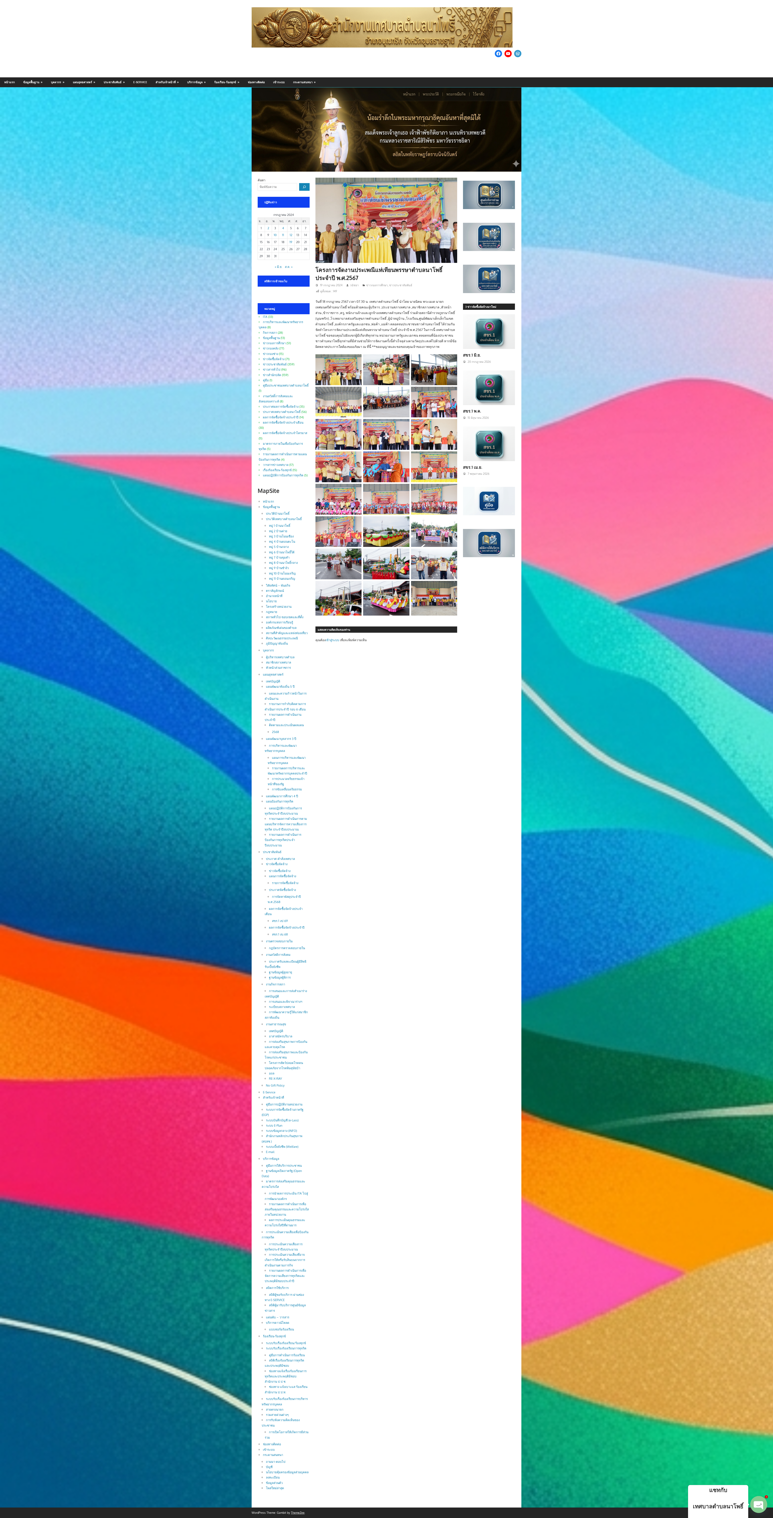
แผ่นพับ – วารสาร (277, 1317)
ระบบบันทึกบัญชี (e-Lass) (282, 1120)
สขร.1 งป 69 (280, 921)
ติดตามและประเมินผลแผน (286, 725)
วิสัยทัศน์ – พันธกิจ (278, 585)
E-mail (270, 1152)
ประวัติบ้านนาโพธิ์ (277, 513)
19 (290, 242)
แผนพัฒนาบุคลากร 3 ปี (281, 739)
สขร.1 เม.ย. (472, 467)
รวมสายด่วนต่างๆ (277, 1415)
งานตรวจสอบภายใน (279, 941)
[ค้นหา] (304, 187)
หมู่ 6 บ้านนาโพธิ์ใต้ (282, 552)
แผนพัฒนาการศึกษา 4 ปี (282, 796)
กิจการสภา (270, 333)
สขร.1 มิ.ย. (472, 355)
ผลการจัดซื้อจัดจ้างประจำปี (281, 417)
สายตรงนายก (274, 1409)
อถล (271, 1073)
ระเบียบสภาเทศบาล (282, 1007)
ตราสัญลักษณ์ (275, 591)
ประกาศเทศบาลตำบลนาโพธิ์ (282, 412)
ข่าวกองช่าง (270, 354)
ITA (265, 317)
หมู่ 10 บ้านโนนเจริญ (282, 573)
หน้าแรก (9, 82)
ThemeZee (298, 1512)
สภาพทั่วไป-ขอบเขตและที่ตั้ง (284, 617)
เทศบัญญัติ (273, 681)
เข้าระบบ (279, 82)
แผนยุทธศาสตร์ (82, 82)
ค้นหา (261, 180)
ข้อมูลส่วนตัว (274, 1483)
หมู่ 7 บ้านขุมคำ (279, 557)
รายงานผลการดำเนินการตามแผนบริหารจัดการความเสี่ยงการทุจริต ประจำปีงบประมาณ (286, 824)
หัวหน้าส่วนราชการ (278, 668)
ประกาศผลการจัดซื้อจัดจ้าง (281, 407)
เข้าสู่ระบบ (332, 640)
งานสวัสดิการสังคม (278, 955)
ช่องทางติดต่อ (256, 82)
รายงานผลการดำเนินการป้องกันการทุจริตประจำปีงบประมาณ (283, 840)
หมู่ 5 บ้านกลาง (279, 547)
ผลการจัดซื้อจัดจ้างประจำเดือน (283, 422)
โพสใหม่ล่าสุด (275, 1488)
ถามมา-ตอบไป (275, 1462)
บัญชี (269, 1467)
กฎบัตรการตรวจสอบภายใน (287, 948)
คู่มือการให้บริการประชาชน (284, 1166)
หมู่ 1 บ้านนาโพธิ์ (279, 526)
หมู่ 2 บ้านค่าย (278, 531)
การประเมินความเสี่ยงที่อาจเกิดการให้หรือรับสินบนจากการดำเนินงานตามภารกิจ (285, 1260)
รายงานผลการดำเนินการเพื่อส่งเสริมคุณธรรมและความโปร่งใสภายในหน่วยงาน (287, 1209)
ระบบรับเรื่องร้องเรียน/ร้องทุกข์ (286, 1343)
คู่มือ (266, 380)
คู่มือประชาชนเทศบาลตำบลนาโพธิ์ (286, 385)
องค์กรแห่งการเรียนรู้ (279, 622)
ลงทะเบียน (273, 1477)
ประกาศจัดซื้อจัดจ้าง (282, 890)
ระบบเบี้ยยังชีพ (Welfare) (282, 1147)
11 (283, 235)
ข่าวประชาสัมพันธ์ (400, 285)
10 (275, 235)
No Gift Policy (275, 1085)
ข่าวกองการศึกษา (377, 285)
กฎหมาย (271, 612)
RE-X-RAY (275, 1078)
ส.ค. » (288, 267)
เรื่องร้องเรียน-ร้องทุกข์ (277, 470)
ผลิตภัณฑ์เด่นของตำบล (281, 628)
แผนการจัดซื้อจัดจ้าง (282, 876)
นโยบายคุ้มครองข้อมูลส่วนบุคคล (287, 1472)
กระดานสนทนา (303, 82)
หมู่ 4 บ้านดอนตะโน (282, 541)
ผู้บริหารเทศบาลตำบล (280, 657)
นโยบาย (271, 601)
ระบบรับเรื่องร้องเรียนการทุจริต (286, 1348)
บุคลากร (56, 82)
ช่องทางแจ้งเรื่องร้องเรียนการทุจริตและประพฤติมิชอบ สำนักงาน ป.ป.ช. (286, 1376)
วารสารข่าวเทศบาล (275, 465)
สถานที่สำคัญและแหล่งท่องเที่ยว (287, 633)
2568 (275, 732)
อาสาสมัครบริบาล (280, 1036)
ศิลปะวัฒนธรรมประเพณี (282, 638)
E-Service (140, 82)
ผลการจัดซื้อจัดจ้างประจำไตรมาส (285, 433)
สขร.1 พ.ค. (472, 411)
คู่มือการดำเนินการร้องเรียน (287, 1355)
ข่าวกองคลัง (270, 348)
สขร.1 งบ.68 (280, 934)
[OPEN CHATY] (758, 1501)
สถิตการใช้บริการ (277, 1288)
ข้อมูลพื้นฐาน (31, 82)
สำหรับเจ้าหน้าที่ (166, 82)
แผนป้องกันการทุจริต (279, 801)
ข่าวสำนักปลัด (272, 375)
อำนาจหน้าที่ (274, 596)
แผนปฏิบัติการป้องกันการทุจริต (283, 475)
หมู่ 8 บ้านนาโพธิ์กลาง (283, 563)
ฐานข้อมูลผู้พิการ (280, 977)
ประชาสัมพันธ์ (113, 82)
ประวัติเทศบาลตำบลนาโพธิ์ (284, 519)
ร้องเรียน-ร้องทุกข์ (225, 82)
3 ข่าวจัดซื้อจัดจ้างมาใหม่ (480, 306)
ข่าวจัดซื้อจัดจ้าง (273, 359)
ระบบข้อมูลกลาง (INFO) (281, 1131)
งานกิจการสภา (275, 984)
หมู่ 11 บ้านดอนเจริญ (282, 579)
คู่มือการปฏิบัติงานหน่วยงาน (284, 1104)
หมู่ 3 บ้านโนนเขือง (281, 536)
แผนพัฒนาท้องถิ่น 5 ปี (280, 686)
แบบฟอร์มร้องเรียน (281, 1329)
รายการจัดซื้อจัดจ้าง (285, 883)
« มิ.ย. (278, 267)
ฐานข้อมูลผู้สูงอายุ (280, 972)
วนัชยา (354, 285)
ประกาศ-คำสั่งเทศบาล (280, 859)
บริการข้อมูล (195, 82)
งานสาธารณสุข (276, 1024)
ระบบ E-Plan (274, 1125)
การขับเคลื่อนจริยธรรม (287, 789)
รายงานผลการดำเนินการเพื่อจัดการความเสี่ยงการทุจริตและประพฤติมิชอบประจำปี (285, 1276)
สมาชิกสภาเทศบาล (278, 662)
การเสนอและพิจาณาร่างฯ (285, 1002)
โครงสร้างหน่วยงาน (278, 607)
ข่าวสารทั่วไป (271, 369)
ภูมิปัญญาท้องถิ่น (277, 643)
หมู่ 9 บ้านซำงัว (279, 568)
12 (291, 235)
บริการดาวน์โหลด (277, 1323)
